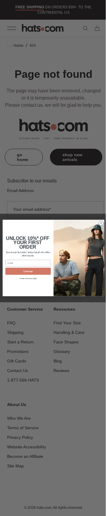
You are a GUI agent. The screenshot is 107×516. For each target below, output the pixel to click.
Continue (26, 271)
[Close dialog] (99, 223)
